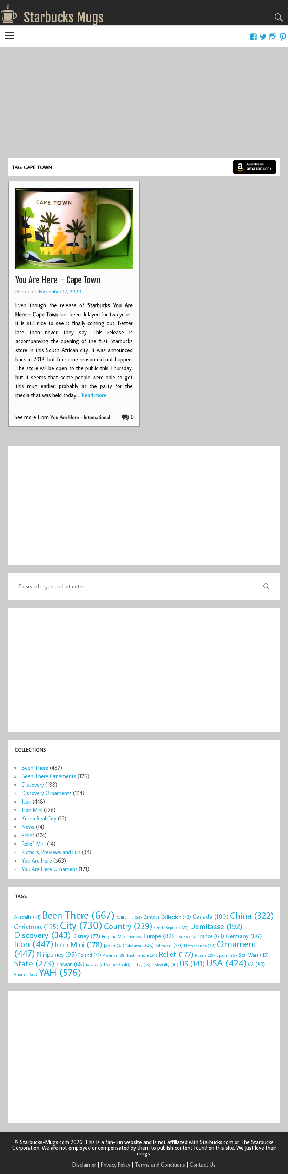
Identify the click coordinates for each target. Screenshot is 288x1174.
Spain (226, 955)
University (165, 964)
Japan (114, 945)
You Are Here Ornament (49, 868)
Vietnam (25, 974)
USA (226, 963)
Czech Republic (171, 927)
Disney (86, 936)
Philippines (57, 954)
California (129, 917)
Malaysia (140, 945)
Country (128, 926)
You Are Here (37, 860)
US (192, 963)
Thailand (117, 964)
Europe (159, 936)
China (252, 915)
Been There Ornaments (49, 776)
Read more (94, 395)
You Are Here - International (80, 417)
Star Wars (253, 955)
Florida (185, 936)
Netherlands (200, 945)
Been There (35, 767)
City (81, 925)
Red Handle (142, 955)
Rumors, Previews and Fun (51, 852)
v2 (256, 964)
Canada (210, 916)
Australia (27, 917)
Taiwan (70, 964)
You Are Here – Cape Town (57, 280)
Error (134, 936)
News (28, 826)
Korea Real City (39, 818)
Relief (28, 835)
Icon (26, 801)
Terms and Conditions (160, 1164)
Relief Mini (34, 843)
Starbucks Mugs (64, 17)
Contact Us (203, 1164)
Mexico (169, 945)
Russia (205, 955)
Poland (89, 955)
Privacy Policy (115, 1164)
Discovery (33, 784)
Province (114, 955)
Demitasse (216, 926)
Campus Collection (167, 917)
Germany (243, 936)
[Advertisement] (144, 105)
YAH (60, 972)
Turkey (141, 964)
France (211, 936)
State (34, 962)
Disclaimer (84, 1164)
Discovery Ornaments (47, 792)
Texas (94, 964)
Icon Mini (32, 809)
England (113, 936)
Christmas (36, 926)
